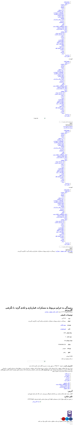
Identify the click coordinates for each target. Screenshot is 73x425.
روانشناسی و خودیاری (59, 12)
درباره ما (67, 55)
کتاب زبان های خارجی (61, 29)
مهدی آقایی (63, 325)
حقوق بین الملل (60, 42)
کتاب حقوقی (64, 31)
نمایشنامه (61, 22)
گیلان (62, 25)
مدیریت (62, 21)
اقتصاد (62, 7)
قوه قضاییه (63, 329)
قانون (62, 45)
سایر (63, 53)
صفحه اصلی (67, 1)
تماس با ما (67, 56)
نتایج (71, 123)
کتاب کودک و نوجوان (62, 27)
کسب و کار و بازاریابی (58, 19)
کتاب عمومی (64, 4)
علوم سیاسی (61, 16)
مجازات (62, 49)
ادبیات (62, 6)
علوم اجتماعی (60, 15)
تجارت (62, 37)
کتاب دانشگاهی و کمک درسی (60, 26)
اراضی (62, 35)
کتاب (68, 251)
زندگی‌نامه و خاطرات (59, 14)
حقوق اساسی (60, 41)
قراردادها (62, 46)
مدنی (62, 50)
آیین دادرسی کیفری (59, 34)
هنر (63, 23)
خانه (71, 251)
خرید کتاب (67, 3)
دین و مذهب (61, 10)
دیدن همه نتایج (69, 124)
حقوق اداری (61, 40)
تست (62, 38)
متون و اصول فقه (60, 48)
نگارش (62, 52)
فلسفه (62, 18)
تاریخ (63, 8)
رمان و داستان (60, 11)
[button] (36, 58)
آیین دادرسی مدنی (59, 33)
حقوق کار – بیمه (60, 44)
